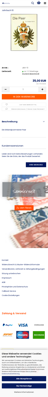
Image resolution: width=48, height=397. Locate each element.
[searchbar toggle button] (33, 3)
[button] (5, 89)
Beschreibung (9, 121)
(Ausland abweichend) (30, 74)
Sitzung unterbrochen (11, 273)
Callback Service (9, 291)
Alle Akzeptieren (24, 378)
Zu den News (24, 207)
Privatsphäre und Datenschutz (15, 286)
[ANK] (5, 3)
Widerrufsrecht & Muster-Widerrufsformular (21, 264)
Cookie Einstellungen (11, 295)
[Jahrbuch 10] (24, 32)
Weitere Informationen (24, 392)
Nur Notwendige (24, 386)
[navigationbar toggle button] (45, 3)
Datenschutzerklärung (11, 374)
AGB (3, 282)
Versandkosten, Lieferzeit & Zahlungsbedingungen (23, 269)
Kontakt (5, 260)
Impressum (7, 278)
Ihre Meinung (36, 165)
